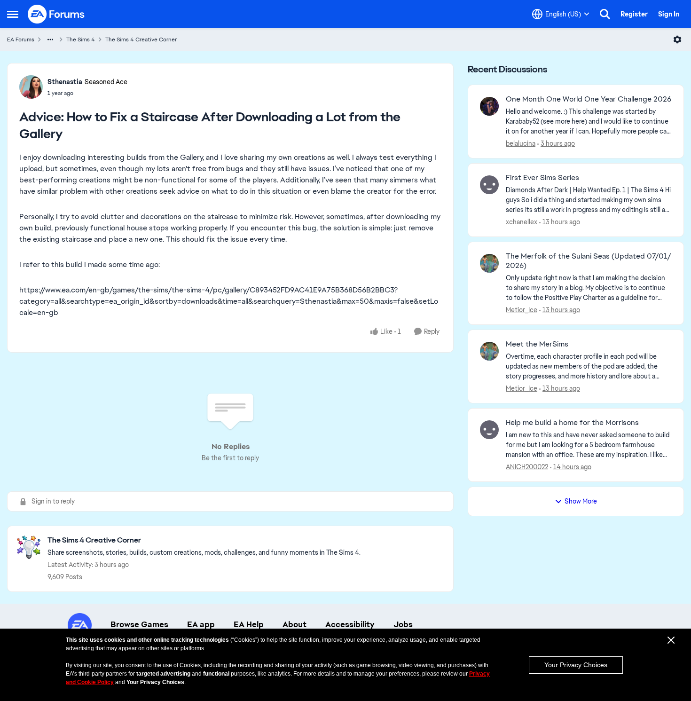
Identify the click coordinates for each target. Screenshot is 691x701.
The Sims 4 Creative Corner (141, 39)
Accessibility (350, 624)
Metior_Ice (521, 310)
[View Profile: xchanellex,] (489, 184)
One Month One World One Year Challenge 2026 (588, 99)
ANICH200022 (527, 467)
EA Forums (20, 39)
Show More (581, 501)
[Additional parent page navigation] (50, 39)
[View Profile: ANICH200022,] (489, 429)
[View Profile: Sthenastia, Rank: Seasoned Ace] (31, 87)
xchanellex (521, 222)
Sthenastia (64, 82)
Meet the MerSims (537, 344)
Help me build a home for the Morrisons (572, 422)
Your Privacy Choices (575, 665)
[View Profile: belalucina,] (489, 106)
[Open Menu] (677, 39)
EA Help (249, 624)
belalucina (520, 143)
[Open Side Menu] (12, 14)
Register (634, 14)
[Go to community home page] (56, 14)
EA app (201, 624)
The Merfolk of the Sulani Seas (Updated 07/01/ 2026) (588, 261)
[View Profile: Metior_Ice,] (489, 263)
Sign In (668, 14)
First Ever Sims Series (542, 177)
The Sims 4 (80, 39)
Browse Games (139, 624)
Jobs (403, 624)
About (294, 624)
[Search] (605, 14)
